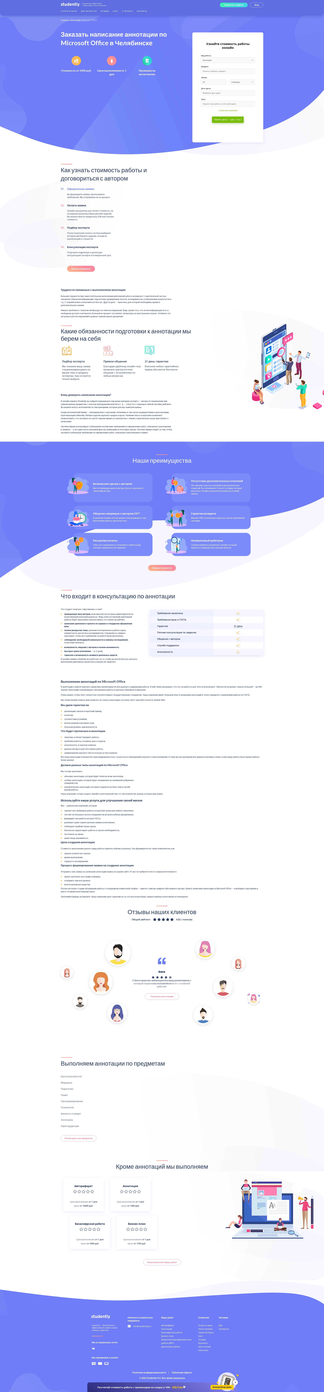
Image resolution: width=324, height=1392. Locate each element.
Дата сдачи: (206, 88)
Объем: (204, 78)
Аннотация (75, 20)
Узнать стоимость (81, 268)
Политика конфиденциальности (149, 1372)
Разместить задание (233, 5)
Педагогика (67, 1088)
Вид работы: (206, 56)
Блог (115, 11)
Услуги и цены (69, 11)
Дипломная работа (170, 1346)
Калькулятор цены (222, 1387)
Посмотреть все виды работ (162, 1262)
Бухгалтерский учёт (71, 1076)
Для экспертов (89, 11)
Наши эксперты (206, 1332)
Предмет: (205, 66)
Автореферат (167, 1325)
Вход (257, 5)
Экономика (67, 1119)
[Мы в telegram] (98, 1348)
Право (64, 1095)
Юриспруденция (70, 1126)
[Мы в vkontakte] (93, 1348)
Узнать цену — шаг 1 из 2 (228, 119)
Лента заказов (205, 1329)
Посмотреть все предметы (79, 1138)
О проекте (127, 11)
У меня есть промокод (228, 110)
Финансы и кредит (71, 1113)
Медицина (66, 1082)
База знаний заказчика (204, 1348)
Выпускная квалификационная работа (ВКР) (176, 1341)
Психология (67, 1107)
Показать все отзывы (162, 996)
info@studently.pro (142, 1326)
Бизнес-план (167, 1336)
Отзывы (105, 11)
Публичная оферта (182, 1372)
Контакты (142, 11)
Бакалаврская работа (171, 1332)
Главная (64, 20)
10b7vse (177, 1387)
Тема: (203, 99)
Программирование (72, 1101)
